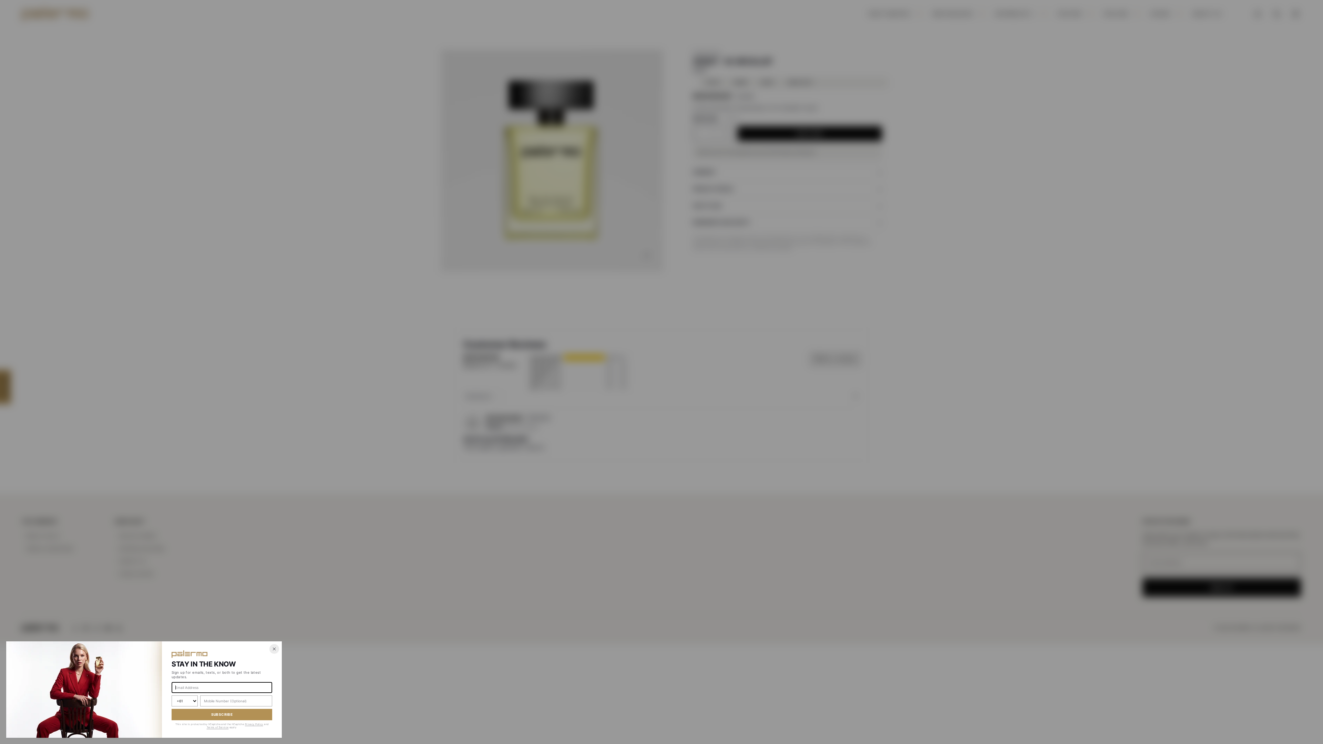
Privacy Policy (254, 724)
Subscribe (222, 714)
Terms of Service (218, 727)
